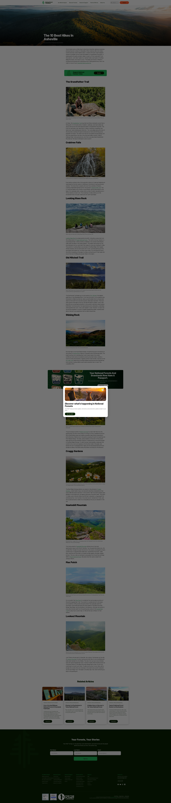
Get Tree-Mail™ (70, 414)
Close (105, 385)
